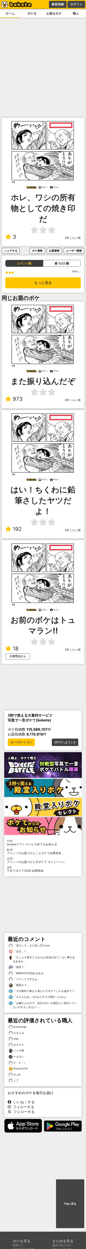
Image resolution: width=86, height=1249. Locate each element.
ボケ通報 (37, 250)
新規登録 (58, 4)
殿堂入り (18, 1245)
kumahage (19, 1026)
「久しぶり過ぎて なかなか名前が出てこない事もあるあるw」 (44, 959)
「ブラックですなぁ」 (26, 979)
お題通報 (54, 250)
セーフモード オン (21, 742)
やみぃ (76, 271)
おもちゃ (18, 1044)
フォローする (22, 1107)
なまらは (18, 1032)
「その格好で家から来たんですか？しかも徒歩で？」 (45, 991)
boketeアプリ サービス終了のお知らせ (32, 842)
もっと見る (43, 283)
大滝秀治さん (17, 656)
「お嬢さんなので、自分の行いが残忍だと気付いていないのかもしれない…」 (45, 1005)
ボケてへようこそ (65, 742)
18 (16, 648)
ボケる (32, 13)
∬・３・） (19, 1062)
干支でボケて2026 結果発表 (25, 869)
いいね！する (23, 1102)
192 (17, 529)
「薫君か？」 (21, 985)
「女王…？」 (21, 951)
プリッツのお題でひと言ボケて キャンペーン (36, 860)
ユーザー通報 (74, 250)
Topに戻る (70, 1203)
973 (17, 399)
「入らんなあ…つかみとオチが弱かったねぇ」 (41, 996)
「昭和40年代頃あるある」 (29, 973)
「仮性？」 (20, 967)
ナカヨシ (18, 1056)
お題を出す (54, 13)
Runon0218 (20, 1068)
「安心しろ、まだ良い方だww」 (32, 945)
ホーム (10, 13)
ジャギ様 (18, 1050)
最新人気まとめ (61, 1245)
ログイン (76, 4)
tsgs (16, 1038)
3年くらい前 (73, 238)
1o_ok (17, 1074)
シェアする (10, 250)
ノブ (16, 1080)
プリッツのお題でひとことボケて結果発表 (34, 851)
